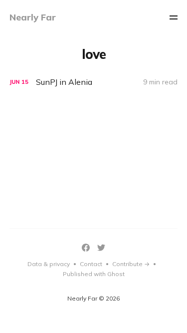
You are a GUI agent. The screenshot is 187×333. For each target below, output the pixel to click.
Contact (91, 264)
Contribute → (131, 264)
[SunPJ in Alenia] (93, 82)
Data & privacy (48, 264)
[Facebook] (86, 248)
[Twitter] (101, 248)
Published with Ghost (94, 274)
